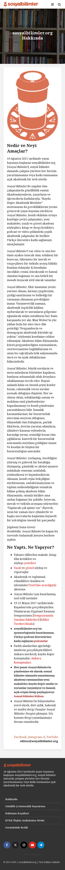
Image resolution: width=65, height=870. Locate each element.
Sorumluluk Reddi (16, 827)
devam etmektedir (26, 722)
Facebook (20, 737)
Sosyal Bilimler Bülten (28, 696)
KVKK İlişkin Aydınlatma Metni (24, 820)
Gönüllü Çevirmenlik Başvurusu (25, 806)
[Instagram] (23, 845)
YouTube (52, 737)
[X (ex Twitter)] (15, 845)
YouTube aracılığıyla (42, 585)
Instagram (35, 737)
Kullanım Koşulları (17, 813)
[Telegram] (40, 845)
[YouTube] (32, 845)
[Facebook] (6, 845)
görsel (29, 568)
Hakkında (11, 799)
